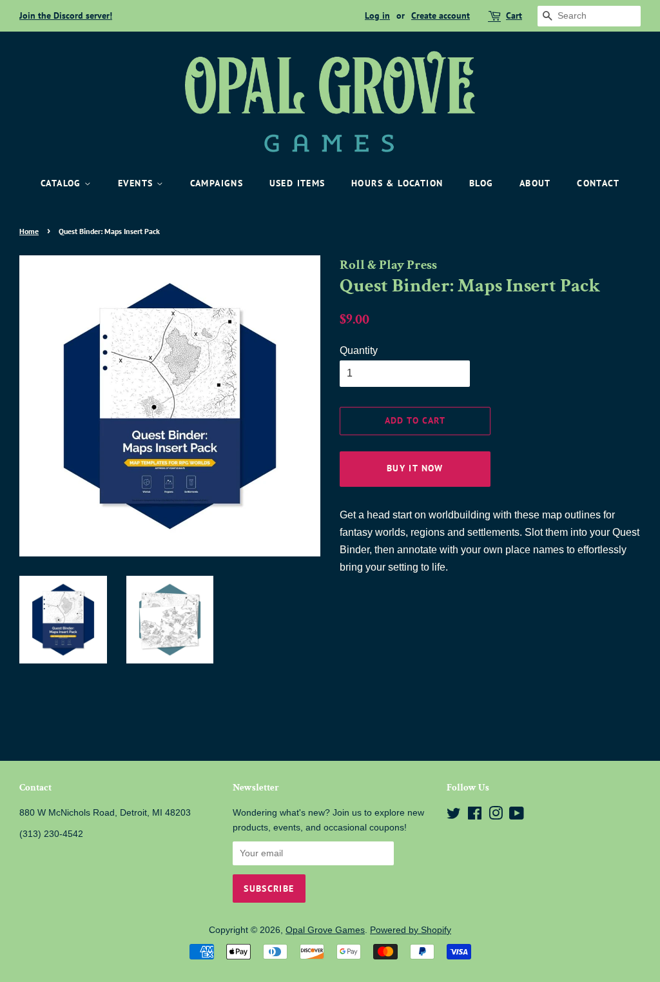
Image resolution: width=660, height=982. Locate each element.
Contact (598, 183)
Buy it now (415, 468)
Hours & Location (397, 183)
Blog (481, 183)
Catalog (62, 183)
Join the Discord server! (65, 15)
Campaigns (217, 183)
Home (29, 231)
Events (137, 183)
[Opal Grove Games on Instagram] (496, 816)
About (535, 183)
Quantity (359, 350)
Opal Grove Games (325, 930)
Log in (377, 15)
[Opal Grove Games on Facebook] (474, 816)
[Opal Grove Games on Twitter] (454, 816)
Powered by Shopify (410, 930)
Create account (440, 15)
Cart (514, 15)
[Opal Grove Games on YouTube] (516, 816)
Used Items (297, 183)
